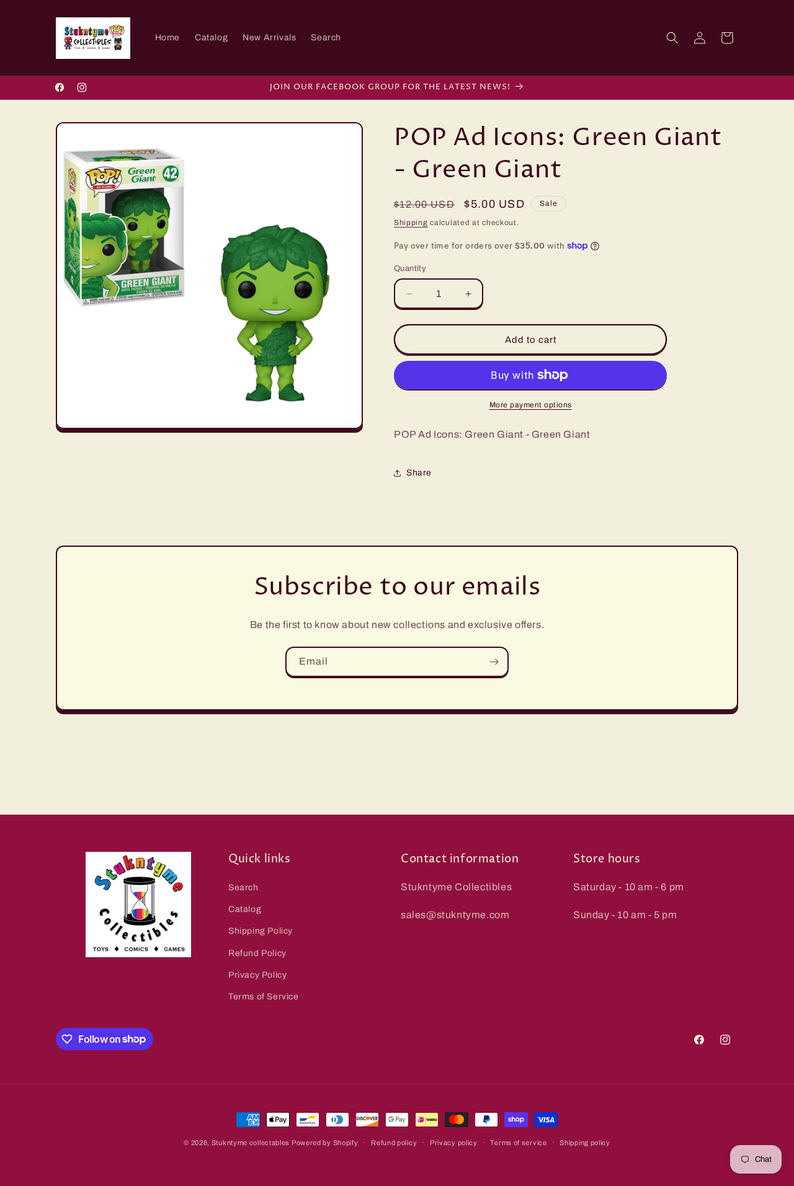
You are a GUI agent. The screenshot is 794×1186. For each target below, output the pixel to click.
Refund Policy (257, 953)
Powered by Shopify (325, 1142)
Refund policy (394, 1142)
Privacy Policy (257, 975)
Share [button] (419, 472)
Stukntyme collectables (252, 1142)
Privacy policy (454, 1142)
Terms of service (518, 1142)
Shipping (411, 222)
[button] (672, 37)
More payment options (530, 404)
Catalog (244, 909)
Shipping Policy (260, 931)
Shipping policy (585, 1142)
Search (243, 887)
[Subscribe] (493, 662)
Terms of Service (263, 996)
